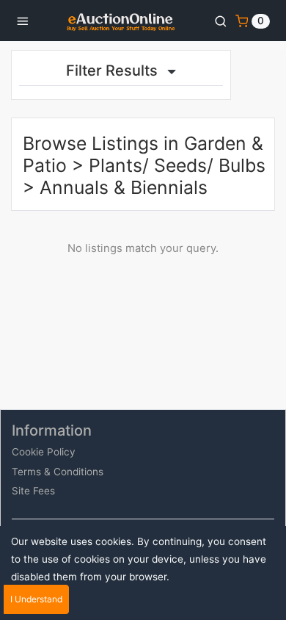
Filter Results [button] (113, 70)
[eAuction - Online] (121, 20)
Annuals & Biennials (124, 187)
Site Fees (33, 491)
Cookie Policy (44, 452)
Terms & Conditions (57, 471)
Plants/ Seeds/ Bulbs (177, 165)
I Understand (36, 599)
